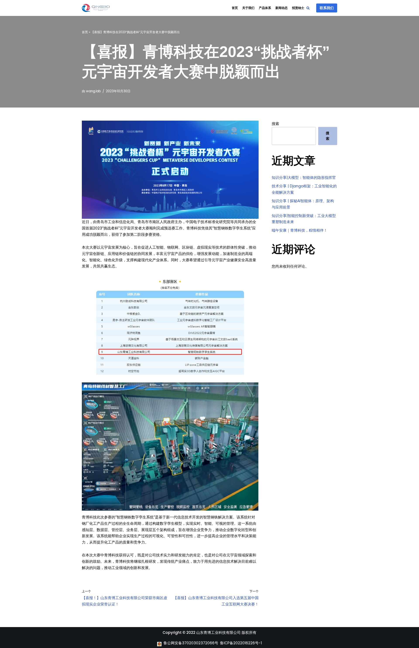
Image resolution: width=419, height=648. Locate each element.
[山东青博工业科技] (96, 8)
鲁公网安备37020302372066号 (190, 643)
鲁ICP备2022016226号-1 (241, 643)
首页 (235, 8)
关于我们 (248, 8)
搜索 (275, 123)
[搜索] (308, 8)
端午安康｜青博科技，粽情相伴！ (299, 230)
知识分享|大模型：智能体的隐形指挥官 (304, 177)
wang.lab (93, 91)
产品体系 (265, 8)
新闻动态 (281, 8)
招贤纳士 (298, 8)
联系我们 (327, 7)
